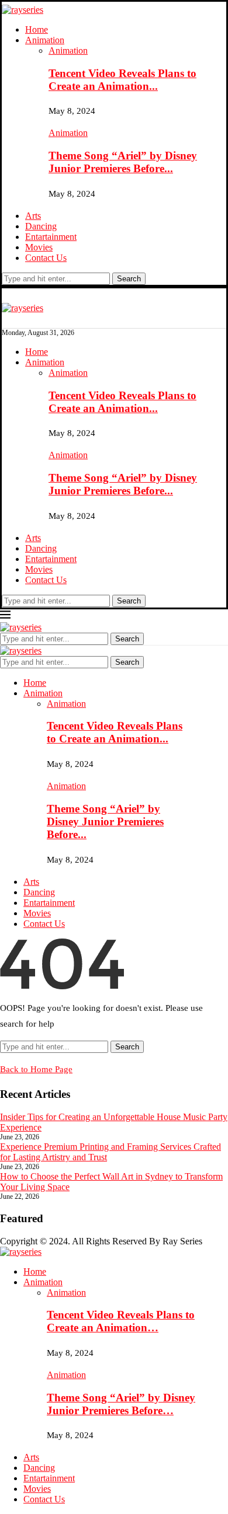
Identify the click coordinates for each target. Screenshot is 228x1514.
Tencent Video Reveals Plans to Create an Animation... (122, 79)
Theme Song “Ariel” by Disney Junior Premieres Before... (123, 162)
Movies (39, 247)
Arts (33, 216)
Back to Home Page (36, 1069)
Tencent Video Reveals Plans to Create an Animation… (121, 1321)
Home (36, 29)
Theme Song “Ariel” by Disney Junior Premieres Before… (121, 1404)
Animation (44, 40)
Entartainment (51, 237)
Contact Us (46, 258)
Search (129, 278)
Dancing (41, 226)
